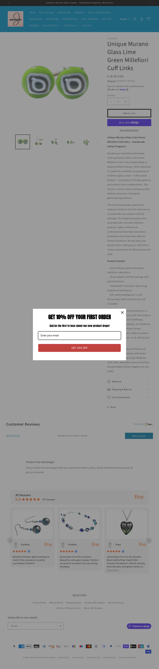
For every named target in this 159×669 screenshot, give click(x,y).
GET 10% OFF (79, 348)
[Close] (122, 312)
